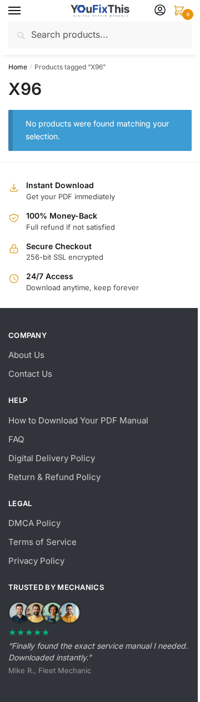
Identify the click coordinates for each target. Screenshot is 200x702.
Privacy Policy (36, 560)
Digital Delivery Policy (51, 458)
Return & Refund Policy (54, 477)
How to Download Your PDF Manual (78, 420)
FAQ (16, 439)
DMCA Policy (34, 523)
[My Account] (160, 10)
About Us (26, 355)
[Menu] (25, 11)
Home (17, 67)
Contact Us (30, 373)
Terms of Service (42, 542)
